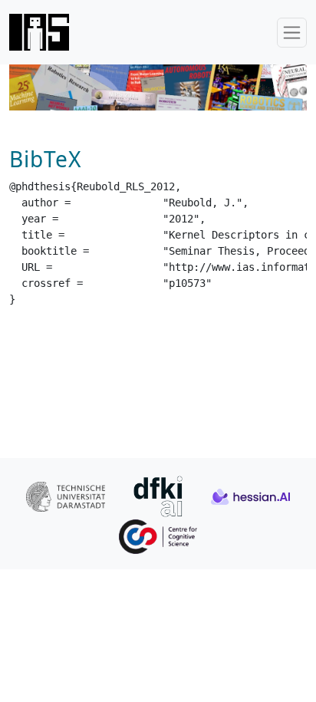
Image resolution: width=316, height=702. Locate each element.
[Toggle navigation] (292, 33)
